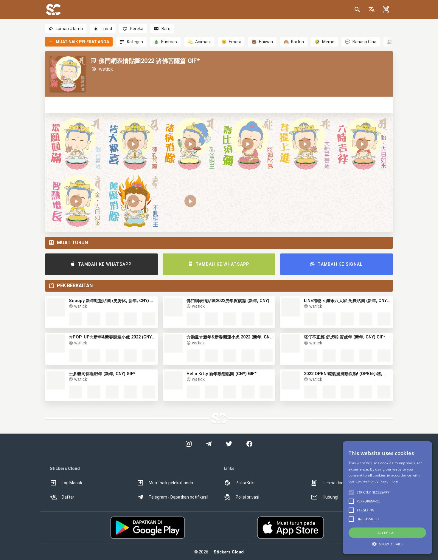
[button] (371, 9)
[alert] (387, 497)
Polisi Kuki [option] (245, 482)
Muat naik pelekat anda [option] (171, 482)
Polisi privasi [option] (247, 497)
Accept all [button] (387, 532)
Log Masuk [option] (72, 482)
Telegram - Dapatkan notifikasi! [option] (178, 497)
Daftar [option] (68, 497)
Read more (389, 481)
